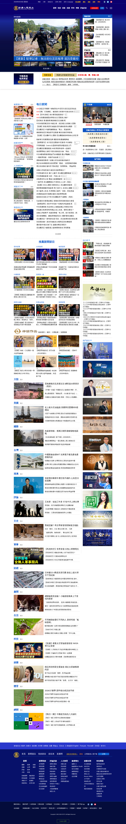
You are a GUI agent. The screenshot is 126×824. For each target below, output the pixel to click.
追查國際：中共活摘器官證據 (86, 79)
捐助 (89, 2)
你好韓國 (87, 769)
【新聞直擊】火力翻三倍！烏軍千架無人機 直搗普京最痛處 (47, 59)
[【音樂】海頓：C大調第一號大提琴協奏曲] (24, 347)
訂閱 (103, 754)
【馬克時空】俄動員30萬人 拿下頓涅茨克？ (60, 552)
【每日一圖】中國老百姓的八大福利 (60, 714)
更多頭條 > (47, 68)
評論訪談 (83, 8)
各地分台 (50, 2)
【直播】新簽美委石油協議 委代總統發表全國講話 (54, 127)
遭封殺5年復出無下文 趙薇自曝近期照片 (51, 225)
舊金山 (55, 746)
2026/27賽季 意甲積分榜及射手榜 (56, 698)
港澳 (16, 473)
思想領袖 (52, 774)
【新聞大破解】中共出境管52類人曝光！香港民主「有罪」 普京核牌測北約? (24, 320)
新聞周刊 (41, 776)
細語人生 (55, 79)
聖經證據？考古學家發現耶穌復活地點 (61, 525)
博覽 (77, 8)
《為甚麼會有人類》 (97, 142)
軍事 (16, 544)
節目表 (109, 104)
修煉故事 (99, 793)
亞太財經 (41, 789)
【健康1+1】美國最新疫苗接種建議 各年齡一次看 (23, 137)
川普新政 (86, 199)
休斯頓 (45, 746)
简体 (60, 2)
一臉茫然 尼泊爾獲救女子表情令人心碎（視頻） (54, 182)
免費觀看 (64, 332)
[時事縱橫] (97, 358)
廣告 (84, 2)
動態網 (79, 808)
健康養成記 (75, 771)
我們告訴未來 (63, 79)
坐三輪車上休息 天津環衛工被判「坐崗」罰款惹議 (55, 191)
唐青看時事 (53, 781)
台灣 (16, 450)
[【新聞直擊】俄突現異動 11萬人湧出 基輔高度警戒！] (89, 31)
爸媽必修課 (64, 776)
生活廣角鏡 (87, 764)
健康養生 (17, 104)
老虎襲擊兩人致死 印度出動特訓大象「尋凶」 (53, 151)
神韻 (39, 2)
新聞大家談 (63, 274)
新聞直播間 (95, 8)
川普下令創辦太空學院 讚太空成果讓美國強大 (61, 413)
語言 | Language (68, 2)
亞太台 (61, 746)
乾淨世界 (44, 808)
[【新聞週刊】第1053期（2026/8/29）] (89, 24)
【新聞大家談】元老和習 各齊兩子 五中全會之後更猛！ (103, 274)
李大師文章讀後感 (89, 146)
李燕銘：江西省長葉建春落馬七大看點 (58, 512)
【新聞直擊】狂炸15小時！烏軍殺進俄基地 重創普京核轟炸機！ (69, 325)
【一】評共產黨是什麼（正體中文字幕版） (97, 302)
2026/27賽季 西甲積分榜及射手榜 (59, 690)
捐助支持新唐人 (72, 754)
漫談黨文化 (99, 791)
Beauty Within (88, 776)
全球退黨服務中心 (62, 808)
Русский (90, 746)
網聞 (16, 709)
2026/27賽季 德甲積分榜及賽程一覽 (57, 701)
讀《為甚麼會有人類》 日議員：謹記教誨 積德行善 (100, 149)
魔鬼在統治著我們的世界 (86, 81)
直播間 (60, 754)
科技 (16, 638)
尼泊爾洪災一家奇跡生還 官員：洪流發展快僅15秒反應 (56, 219)
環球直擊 (17, 246)
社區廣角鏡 (42, 784)
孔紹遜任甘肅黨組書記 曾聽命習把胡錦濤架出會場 (55, 201)
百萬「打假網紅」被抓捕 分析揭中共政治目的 (56, 112)
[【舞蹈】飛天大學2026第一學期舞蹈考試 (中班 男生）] (24, 367)
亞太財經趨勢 (43, 786)
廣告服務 (65, 804)
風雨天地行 (99, 784)
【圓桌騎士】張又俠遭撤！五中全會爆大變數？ (102, 54)
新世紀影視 (93, 808)
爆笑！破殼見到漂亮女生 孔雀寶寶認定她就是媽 (61, 606)
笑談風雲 (63, 766)
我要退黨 (47, 75)
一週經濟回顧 (43, 781)
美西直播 (97, 124)
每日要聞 (41, 104)
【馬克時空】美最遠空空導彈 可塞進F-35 (102, 61)
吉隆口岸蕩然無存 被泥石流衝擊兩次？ (51, 170)
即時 (72, 8)
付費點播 (55, 332)
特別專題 (100, 761)
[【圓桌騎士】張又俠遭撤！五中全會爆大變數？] (89, 57)
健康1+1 (74, 764)
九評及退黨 (46, 81)
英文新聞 (78, 2)
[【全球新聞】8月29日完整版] (89, 38)
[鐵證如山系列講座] (97, 545)
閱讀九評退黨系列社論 (65, 75)
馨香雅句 (63, 771)
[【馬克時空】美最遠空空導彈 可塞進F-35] (89, 64)
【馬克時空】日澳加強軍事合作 (56, 556)
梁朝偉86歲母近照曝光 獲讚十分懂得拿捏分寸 (61, 484)
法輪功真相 (46, 79)
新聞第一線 (40, 274)
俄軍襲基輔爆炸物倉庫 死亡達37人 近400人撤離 (54, 188)
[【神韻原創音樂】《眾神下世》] (68, 347)
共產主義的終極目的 (58, 81)
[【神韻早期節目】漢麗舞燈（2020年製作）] (68, 367)
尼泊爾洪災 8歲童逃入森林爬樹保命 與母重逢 (53, 228)
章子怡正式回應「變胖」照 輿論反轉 (57, 673)
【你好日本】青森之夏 (53, 629)
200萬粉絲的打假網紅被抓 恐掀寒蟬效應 (51, 194)
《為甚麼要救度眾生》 (97, 138)
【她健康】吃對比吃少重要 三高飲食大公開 (23, 119)
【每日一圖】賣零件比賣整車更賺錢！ (58, 718)
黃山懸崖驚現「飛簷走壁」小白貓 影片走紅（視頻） (23, 202)
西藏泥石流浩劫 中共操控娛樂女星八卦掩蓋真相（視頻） (103, 168)
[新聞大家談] (97, 377)
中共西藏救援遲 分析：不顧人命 (48, 176)
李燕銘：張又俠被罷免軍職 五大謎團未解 (59, 505)
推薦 (68, 8)
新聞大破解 (18, 302)
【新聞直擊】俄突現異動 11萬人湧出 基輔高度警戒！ (102, 28)
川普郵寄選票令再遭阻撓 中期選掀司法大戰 (60, 421)
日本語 (97, 746)
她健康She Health (77, 766)
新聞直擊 (62, 302)
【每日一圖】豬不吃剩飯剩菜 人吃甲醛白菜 (60, 725)
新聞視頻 (42, 761)
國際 (16, 426)
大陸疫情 (86, 217)
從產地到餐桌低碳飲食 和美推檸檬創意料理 (60, 468)
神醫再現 (74, 774)
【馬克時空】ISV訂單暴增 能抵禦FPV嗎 (59, 560)
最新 (48, 332)
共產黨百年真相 (71, 81)
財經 (16, 568)
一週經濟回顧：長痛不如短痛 (47, 157)
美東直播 (89, 124)
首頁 (24, 754)
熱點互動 (52, 766)
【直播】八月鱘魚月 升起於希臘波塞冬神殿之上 (61, 649)
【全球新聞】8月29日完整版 (102, 35)
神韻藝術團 (26, 808)
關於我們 (25, 804)
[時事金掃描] (97, 395)
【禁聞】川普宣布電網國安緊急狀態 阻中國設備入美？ (103, 193)
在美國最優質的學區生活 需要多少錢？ (53, 118)
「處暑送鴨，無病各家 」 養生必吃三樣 (58, 532)
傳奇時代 (72, 79)
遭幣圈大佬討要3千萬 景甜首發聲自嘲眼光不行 (61, 677)
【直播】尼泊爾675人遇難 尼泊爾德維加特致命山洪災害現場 (57, 136)
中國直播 (106, 124)
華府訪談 (41, 779)
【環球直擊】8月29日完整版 (24, 262)
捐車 (94, 2)
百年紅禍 (99, 781)
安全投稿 (57, 804)
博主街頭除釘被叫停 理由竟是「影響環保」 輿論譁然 (56, 166)
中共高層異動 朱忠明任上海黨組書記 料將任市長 (54, 207)
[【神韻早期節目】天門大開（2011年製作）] (46, 347)
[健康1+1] (97, 508)
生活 (16, 615)
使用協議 (49, 804)
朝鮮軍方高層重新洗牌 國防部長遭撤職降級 (52, 139)
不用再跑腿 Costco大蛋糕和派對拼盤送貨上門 (53, 145)
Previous (16, 39)
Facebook (105, 2)
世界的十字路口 (54, 784)
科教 (28, 772)
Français (83, 746)
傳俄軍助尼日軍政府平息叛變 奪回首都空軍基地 (54, 132)
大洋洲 (40, 746)
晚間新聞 (62, 246)
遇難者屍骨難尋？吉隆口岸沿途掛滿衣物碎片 (53, 160)
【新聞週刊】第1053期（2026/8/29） (102, 21)
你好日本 (87, 766)
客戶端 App (81, 804)
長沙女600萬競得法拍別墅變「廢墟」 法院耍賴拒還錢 (56, 163)
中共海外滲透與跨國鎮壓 (91, 181)
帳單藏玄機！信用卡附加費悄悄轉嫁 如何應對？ (61, 626)
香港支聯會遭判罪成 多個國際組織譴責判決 (60, 488)
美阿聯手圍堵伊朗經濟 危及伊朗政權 (57, 444)
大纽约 (22, 746)
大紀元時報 (35, 808)
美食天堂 (87, 771)
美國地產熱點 (65, 781)
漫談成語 (63, 774)
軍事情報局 (53, 779)
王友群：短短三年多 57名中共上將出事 (62, 502)
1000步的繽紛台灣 (89, 785)
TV (102, 8)
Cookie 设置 (63, 821)
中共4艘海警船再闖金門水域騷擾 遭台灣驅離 (53, 154)
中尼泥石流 (86, 163)
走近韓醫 (74, 776)
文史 (16, 520)
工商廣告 (99, 796)
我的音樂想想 (88, 789)
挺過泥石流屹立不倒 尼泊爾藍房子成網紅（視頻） (55, 197)
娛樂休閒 (17, 143)
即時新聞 (24, 778)
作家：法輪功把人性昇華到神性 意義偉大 (97, 153)
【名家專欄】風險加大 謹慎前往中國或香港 (60, 509)
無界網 (85, 808)
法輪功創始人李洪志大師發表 (97, 130)
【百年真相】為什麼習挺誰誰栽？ (52, 115)
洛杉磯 (34, 746)
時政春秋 (52, 771)
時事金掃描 (40, 302)
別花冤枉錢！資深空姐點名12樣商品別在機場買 (54, 222)
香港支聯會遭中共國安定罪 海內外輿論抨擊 (60, 491)
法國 (50, 746)
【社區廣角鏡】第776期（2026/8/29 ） (58, 437)
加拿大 (28, 746)
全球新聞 (39, 246)
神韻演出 (24, 783)
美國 (16, 403)
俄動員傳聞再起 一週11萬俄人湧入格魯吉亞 (60, 441)
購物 (99, 2)
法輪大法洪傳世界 (103, 79)
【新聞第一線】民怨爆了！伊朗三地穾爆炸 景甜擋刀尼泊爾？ (46, 297)
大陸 (16, 379)
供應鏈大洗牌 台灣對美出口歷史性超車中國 (60, 461)
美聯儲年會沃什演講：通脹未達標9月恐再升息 (61, 417)
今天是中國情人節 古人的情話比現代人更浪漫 (61, 536)
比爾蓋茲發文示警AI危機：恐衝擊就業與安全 (60, 657)
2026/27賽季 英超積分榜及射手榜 (56, 694)
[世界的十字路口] (97, 414)
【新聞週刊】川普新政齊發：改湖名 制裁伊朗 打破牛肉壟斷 (102, 43)
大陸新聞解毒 (54, 789)
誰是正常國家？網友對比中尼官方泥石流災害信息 (57, 109)
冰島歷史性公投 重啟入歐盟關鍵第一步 (51, 179)
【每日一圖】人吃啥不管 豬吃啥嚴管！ (58, 721)
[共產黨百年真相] (97, 470)
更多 (109, 16)
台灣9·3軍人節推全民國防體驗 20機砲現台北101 (62, 464)
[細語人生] (97, 432)
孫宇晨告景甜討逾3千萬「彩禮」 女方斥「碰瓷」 (62, 680)
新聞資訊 (32, 754)
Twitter (108, 2)
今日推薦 (32, 778)
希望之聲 (52, 808)
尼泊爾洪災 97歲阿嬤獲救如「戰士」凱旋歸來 (53, 129)
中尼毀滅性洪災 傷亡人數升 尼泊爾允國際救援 (53, 173)
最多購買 (41, 332)
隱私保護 (41, 804)
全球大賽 (32, 783)
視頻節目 (42, 754)
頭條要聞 (24, 775)
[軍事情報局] (97, 451)
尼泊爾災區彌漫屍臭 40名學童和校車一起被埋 (53, 148)
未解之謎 (63, 764)
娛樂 (16, 662)
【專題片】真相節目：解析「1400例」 (65, 84)
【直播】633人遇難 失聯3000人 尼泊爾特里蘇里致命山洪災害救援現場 (54, 185)
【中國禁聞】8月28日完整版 (24, 290)
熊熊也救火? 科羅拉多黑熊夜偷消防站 (58, 609)
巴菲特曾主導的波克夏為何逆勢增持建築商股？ (23, 181)
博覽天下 (17, 187)
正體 (56, 2)
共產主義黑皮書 (101, 786)
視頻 (59, 8)
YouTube (111, 2)
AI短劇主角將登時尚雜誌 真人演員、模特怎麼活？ (55, 210)
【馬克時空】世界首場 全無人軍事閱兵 (62, 549)
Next (78, 39)
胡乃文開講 (75, 769)
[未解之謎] (97, 488)
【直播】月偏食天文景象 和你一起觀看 (58, 653)
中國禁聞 (17, 274)
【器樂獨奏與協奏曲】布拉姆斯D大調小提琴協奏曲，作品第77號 (46, 373)
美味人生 (87, 774)
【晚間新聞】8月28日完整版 (69, 262)
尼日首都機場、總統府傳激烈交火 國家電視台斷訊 (55, 216)
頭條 (63, 8)
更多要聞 (58, 234)
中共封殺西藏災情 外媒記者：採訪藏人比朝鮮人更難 (56, 123)
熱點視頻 (87, 16)
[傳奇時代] (97, 527)
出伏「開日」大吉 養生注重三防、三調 (58, 529)
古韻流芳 (63, 769)
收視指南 (33, 804)
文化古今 (63, 779)
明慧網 (72, 808)
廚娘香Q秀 (87, 781)
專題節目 (17, 207)
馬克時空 (52, 786)
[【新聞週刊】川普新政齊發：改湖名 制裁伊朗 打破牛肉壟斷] (89, 46)
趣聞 (16, 591)
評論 (16, 497)
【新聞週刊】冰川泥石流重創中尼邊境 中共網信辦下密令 (54, 143)
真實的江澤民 (100, 779)
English (76, 746)
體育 (16, 686)
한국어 (103, 746)
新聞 (54, 8)
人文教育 (17, 166)
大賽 (44, 2)
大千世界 (87, 779)
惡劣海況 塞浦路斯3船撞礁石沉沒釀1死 (35, 17)
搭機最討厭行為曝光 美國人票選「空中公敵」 (61, 633)
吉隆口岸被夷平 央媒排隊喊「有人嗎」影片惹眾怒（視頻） (56, 213)
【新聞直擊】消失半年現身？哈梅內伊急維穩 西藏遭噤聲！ (54, 204)
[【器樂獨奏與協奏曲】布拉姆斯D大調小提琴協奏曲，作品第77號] (46, 367)
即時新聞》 (18, 17)
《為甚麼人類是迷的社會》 (97, 134)
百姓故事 (99, 789)
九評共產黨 (99, 776)
